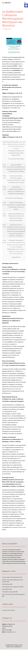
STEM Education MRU (7, 584)
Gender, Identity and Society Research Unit (12, 577)
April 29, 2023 (7, 29)
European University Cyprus (8, 610)
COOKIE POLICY (18, 646)
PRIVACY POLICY (10, 646)
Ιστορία (13, 61)
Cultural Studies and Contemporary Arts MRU (12, 586)
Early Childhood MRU (7, 589)
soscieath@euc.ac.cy (10, 632)
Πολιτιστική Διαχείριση (12, 64)
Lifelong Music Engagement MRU (10, 591)
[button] (26, 5)
